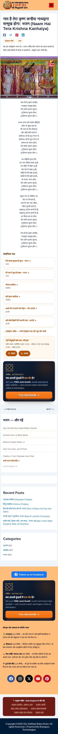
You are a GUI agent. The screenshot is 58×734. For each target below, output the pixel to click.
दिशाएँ (13, 353)
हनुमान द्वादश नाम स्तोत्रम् (23, 712)
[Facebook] (4, 35)
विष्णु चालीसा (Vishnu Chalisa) (15, 504)
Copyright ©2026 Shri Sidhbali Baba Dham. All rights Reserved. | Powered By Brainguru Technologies (29, 727)
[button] (51, 5)
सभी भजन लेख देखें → (11, 460)
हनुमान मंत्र (40, 712)
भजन (19, 41)
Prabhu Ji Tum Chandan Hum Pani (18, 456)
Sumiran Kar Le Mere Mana (15, 435)
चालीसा (5, 550)
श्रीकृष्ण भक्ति (9, 41)
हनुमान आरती (40, 704)
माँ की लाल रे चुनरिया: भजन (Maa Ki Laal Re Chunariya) (26, 516)
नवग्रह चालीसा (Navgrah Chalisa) (17, 499)
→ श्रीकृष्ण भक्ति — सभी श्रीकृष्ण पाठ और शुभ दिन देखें (24, 331)
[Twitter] (10, 35)
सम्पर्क (26, 353)
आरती (5, 545)
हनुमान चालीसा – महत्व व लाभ (22, 704)
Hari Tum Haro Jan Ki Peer (15, 449)
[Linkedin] (23, 35)
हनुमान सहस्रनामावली (38, 708)
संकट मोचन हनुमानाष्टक (19, 708)
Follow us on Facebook (31, 574)
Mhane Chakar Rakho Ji (13, 442)
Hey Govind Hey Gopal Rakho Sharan (20, 428)
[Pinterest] (16, 35)
